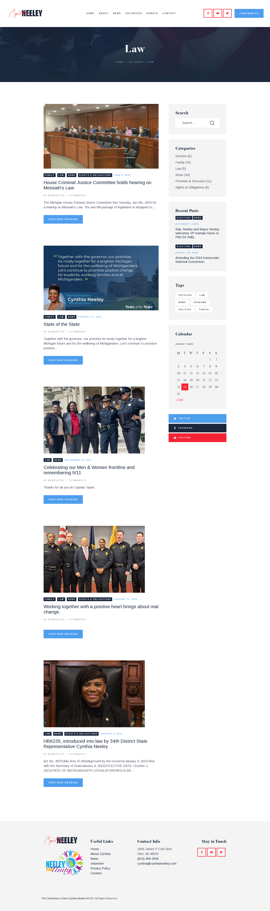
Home (120, 62)
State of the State (62, 324)
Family (49, 175)
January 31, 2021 (126, 599)
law (202, 295)
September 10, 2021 (78, 460)
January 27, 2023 (90, 317)
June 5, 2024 (122, 175)
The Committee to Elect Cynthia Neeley (63, 898)
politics (185, 309)
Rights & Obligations (95, 175)
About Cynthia (100, 854)
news (182, 302)
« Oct (179, 400)
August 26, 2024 (186, 253)
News (71, 175)
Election (181, 156)
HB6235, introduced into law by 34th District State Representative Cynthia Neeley (95, 743)
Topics (204, 309)
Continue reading (63, 219)
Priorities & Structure (190, 181)
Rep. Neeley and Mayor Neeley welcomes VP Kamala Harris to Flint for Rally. (197, 233)
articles (185, 295)
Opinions (200, 302)
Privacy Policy (100, 868)
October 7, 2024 (186, 224)
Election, (184, 218)
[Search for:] (197, 123)
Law (61, 175)
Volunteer (97, 863)
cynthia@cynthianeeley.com (156, 863)
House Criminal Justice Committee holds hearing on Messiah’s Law (97, 185)
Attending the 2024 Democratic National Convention (197, 259)
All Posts (136, 62)
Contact (96, 873)
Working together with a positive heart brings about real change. (101, 609)
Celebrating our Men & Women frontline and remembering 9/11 (89, 470)
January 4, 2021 (111, 734)
